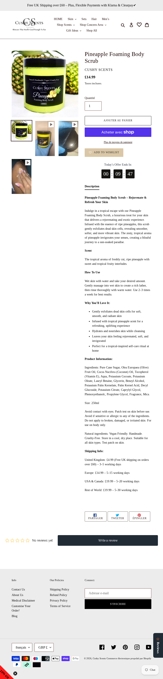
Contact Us (18, 589)
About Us (17, 595)
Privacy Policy (58, 600)
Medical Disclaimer (23, 600)
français (21, 647)
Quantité (90, 98)
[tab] (92, 187)
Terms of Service (60, 606)
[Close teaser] (15, 673)
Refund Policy (58, 595)
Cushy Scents (99, 658)
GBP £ (43, 647)
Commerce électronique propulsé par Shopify (129, 658)
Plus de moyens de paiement (118, 142)
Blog (14, 616)
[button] (7, 672)
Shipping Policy (59, 589)
